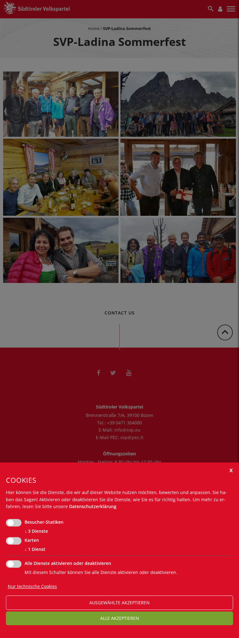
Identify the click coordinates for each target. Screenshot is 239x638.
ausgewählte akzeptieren (119, 603)
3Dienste (36, 531)
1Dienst (35, 549)
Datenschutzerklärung (92, 506)
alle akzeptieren (119, 618)
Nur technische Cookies (32, 586)
